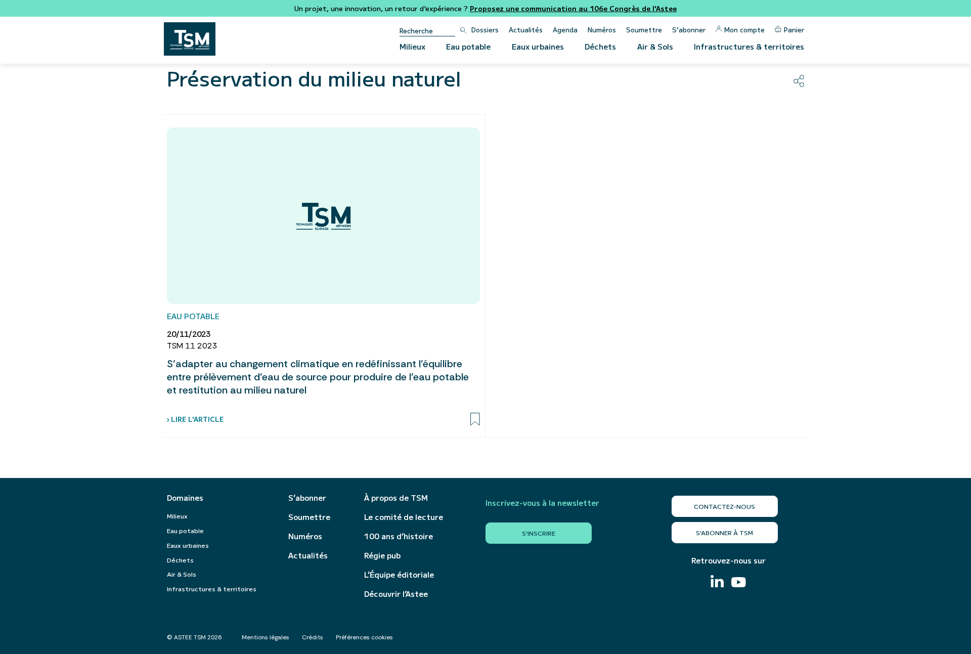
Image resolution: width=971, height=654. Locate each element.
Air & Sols (655, 46)
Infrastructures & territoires (749, 46)
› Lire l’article (195, 419)
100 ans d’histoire (398, 536)
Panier (794, 29)
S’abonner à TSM (724, 532)
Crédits (312, 637)
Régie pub (382, 555)
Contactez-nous (724, 506)
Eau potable (468, 46)
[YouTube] (738, 583)
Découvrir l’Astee (396, 593)
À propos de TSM (396, 497)
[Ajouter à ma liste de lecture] (475, 419)
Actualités (526, 29)
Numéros (602, 29)
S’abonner (688, 29)
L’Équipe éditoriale (399, 574)
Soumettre (644, 29)
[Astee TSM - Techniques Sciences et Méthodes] (189, 39)
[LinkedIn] (717, 582)
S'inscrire (538, 533)
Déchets (600, 46)
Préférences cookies (364, 637)
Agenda (565, 29)
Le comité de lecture (403, 516)
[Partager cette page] (798, 81)
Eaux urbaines (538, 46)
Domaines (185, 497)
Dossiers (485, 29)
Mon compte (744, 29)
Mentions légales (265, 637)
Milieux (412, 46)
